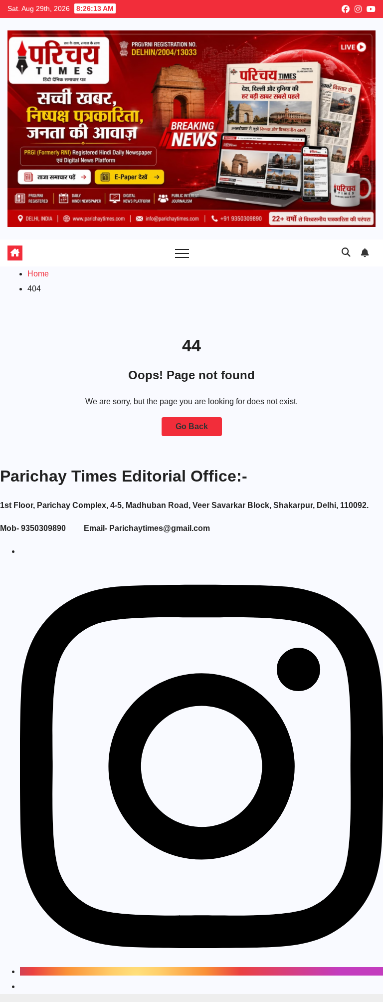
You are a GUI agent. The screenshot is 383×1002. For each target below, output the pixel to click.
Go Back (192, 426)
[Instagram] (201, 971)
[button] (346, 252)
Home (38, 273)
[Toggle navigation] (182, 253)
